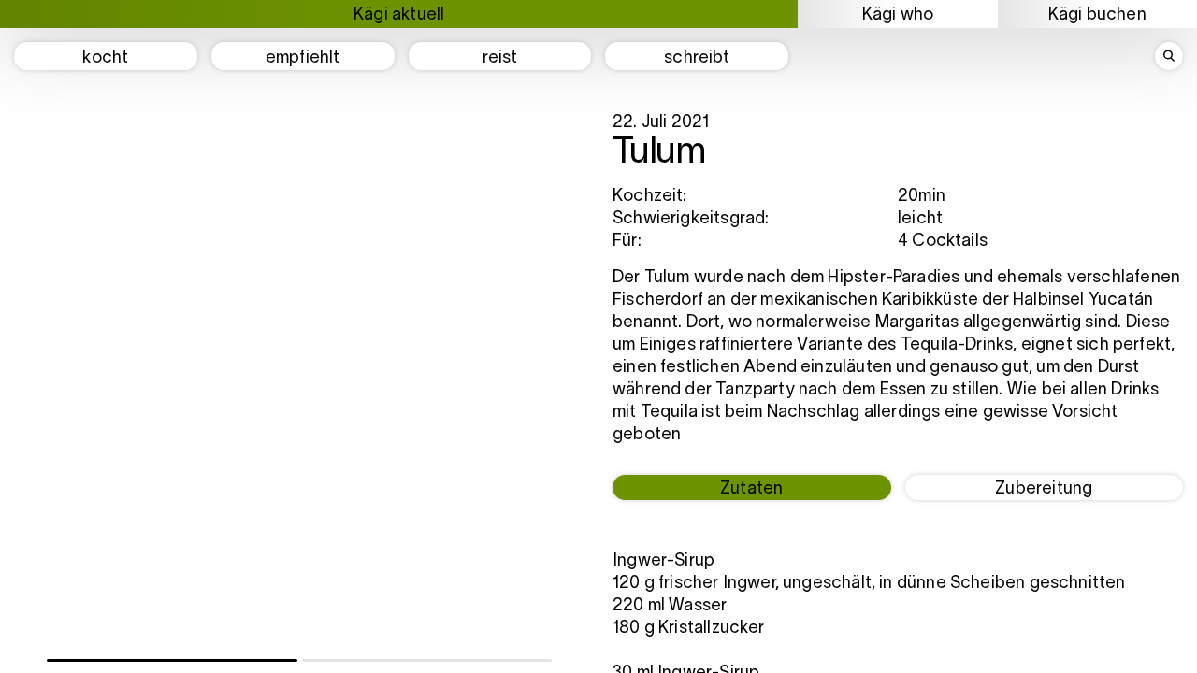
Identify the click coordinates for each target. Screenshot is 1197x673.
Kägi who (897, 15)
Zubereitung (1043, 489)
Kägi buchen (1097, 15)
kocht (105, 58)
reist (500, 58)
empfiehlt (303, 58)
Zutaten (751, 489)
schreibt (696, 58)
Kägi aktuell (398, 15)
